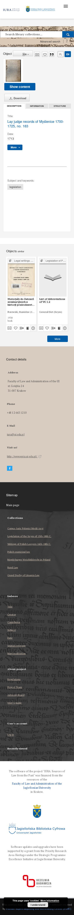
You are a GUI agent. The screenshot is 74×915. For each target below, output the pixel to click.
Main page (13, 505)
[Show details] (33, 328)
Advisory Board (15, 694)
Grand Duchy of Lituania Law (23, 575)
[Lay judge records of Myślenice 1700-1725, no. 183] (13, 71)
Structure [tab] (60, 106)
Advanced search (50, 41)
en (67, 54)
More (57, 339)
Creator (11, 614)
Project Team (14, 687)
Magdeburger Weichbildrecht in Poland (28, 559)
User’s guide (14, 702)
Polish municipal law (18, 551)
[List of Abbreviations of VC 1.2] (52, 277)
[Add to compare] (37, 54)
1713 (10, 138)
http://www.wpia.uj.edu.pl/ (22, 456)
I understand (38, 905)
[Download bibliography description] (21, 328)
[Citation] (51, 54)
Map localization (16, 653)
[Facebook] (9, 468)
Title (10, 606)
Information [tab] (37, 106)
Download (19, 98)
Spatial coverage (16, 645)
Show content (20, 86)
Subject (11, 630)
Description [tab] (14, 106)
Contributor (13, 622)
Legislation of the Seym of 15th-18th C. (29, 536)
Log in (10, 734)
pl (60, 54)
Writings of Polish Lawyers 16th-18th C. (29, 544)
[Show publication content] (27, 328)
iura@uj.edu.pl (15, 434)
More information (49, 900)
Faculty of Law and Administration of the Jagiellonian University (37, 786)
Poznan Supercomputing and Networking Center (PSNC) (38, 908)
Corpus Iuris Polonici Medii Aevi (25, 528)
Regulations (14, 679)
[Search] (68, 34)
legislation (15, 187)
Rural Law (12, 567)
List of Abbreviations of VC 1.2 (52, 300)
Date (10, 637)
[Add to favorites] (44, 54)
